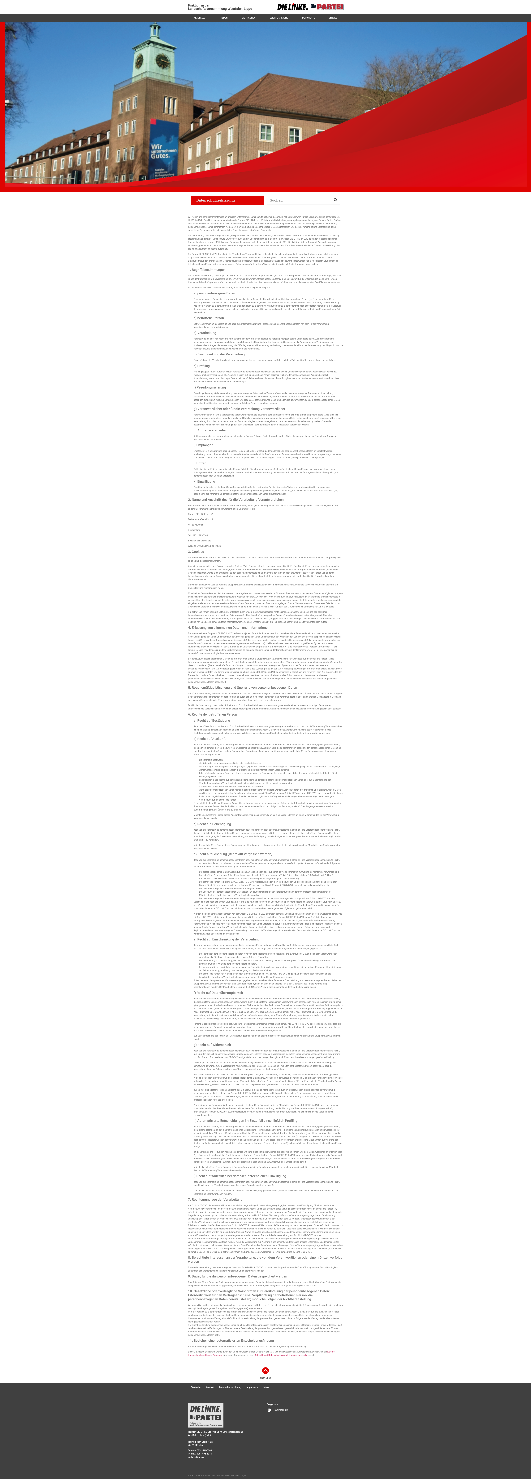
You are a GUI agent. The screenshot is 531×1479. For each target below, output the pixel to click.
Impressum (252, 1387)
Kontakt (210, 1387)
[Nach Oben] (265, 1370)
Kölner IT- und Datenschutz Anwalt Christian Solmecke (281, 1355)
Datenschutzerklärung (230, 1387)
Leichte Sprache (279, 18)
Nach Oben (265, 1378)
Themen (223, 18)
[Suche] (335, 200)
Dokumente (308, 18)
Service (333, 18)
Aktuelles (199, 18)
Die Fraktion (249, 18)
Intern (266, 1387)
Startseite (196, 1387)
